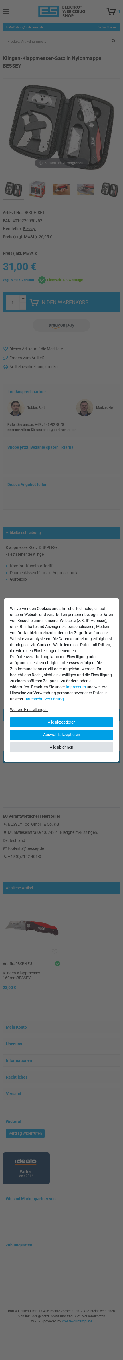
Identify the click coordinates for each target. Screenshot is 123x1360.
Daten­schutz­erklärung (44, 699)
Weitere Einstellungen (29, 709)
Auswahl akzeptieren (61, 734)
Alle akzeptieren (62, 722)
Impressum (76, 687)
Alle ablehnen (61, 747)
